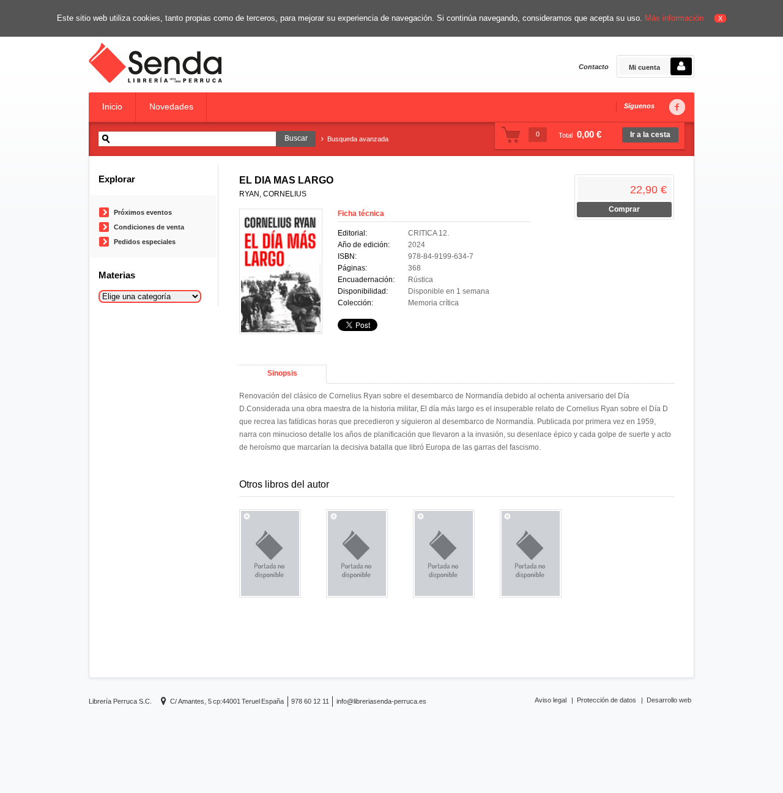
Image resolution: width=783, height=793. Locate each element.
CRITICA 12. (428, 233)
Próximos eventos (143, 212)
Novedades (171, 106)
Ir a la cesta (650, 134)
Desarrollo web (669, 700)
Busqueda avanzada (357, 139)
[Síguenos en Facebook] (676, 107)
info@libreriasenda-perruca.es (381, 701)
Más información (674, 18)
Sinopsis (282, 373)
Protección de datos (606, 700)
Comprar (624, 209)
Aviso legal (550, 700)
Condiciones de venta (149, 227)
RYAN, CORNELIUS (272, 194)
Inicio (112, 106)
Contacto (594, 66)
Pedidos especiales (145, 241)
